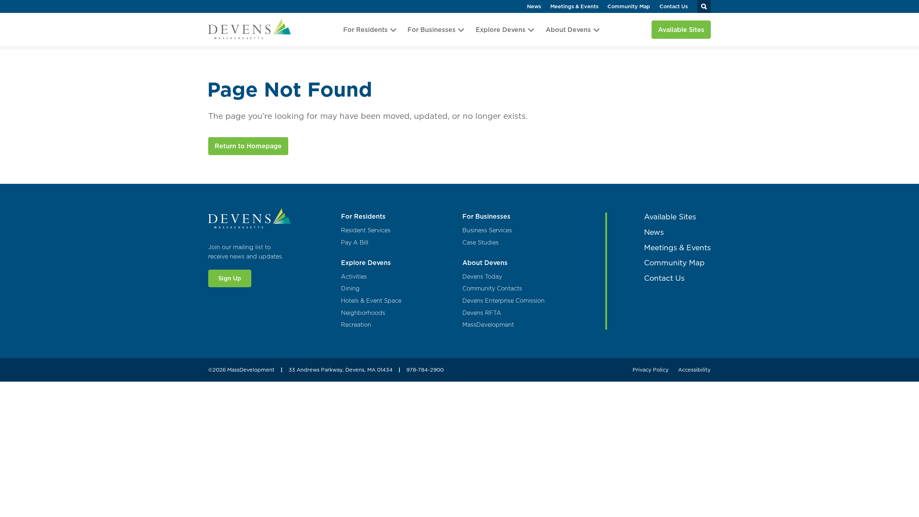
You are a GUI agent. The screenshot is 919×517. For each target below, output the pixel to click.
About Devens (568, 29)
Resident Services (366, 230)
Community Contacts (492, 288)
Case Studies (480, 242)
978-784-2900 (425, 369)
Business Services (487, 230)
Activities (354, 276)
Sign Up (229, 278)
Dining (350, 288)
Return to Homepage (248, 145)
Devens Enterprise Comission (503, 300)
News (534, 7)
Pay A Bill (354, 242)
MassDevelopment (488, 324)
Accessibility (694, 369)
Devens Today (482, 276)
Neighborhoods (363, 312)
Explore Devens (501, 29)
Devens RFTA (481, 312)
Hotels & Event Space (371, 300)
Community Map (628, 7)
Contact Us (673, 7)
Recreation (356, 324)
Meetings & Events (574, 7)
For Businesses (431, 29)
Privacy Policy (651, 369)
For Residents (365, 29)
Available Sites (681, 29)
